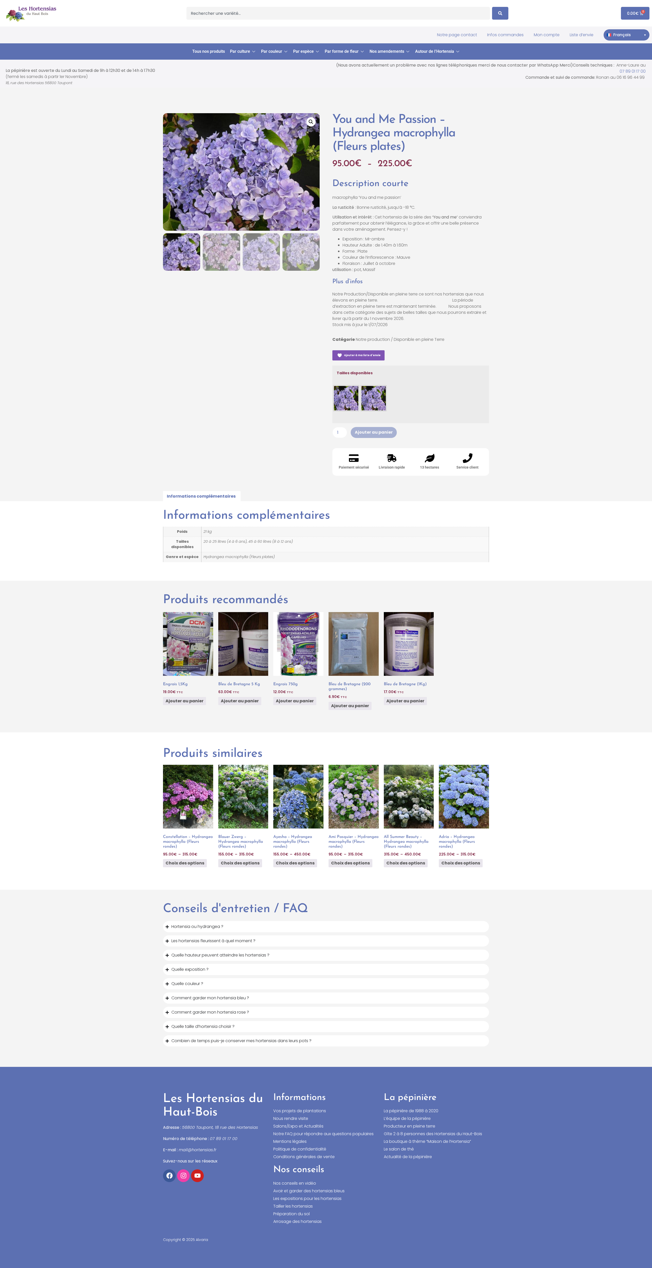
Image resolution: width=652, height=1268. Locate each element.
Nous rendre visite (290, 1118)
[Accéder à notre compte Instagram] (183, 1175)
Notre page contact (457, 35)
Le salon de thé (399, 1149)
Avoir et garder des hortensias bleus (309, 1191)
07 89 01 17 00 (633, 71)
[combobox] (338, 13)
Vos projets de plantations (299, 1111)
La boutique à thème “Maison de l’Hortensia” (427, 1141)
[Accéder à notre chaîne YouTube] (197, 1175)
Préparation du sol (291, 1214)
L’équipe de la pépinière (407, 1118)
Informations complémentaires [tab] (201, 496)
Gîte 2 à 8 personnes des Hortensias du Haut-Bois (433, 1133)
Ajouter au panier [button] (184, 701)
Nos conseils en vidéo (294, 1183)
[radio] (346, 398)
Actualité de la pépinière (408, 1156)
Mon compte (547, 35)
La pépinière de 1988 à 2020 (411, 1111)
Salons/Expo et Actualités (298, 1126)
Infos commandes (505, 35)
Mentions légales (290, 1141)
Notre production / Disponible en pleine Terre (400, 339)
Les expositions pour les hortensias (307, 1198)
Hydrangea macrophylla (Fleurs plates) (239, 556)
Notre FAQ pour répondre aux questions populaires (323, 1133)
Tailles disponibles (355, 373)
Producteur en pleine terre (409, 1126)
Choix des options (185, 863)
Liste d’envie (581, 35)
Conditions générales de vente (304, 1156)
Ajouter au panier (374, 432)
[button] (243, 51)
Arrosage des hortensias (297, 1221)
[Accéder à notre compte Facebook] (169, 1175)
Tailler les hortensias (293, 1206)
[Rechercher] (500, 13)
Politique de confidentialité (299, 1149)
